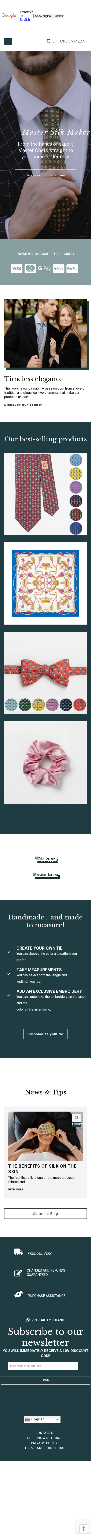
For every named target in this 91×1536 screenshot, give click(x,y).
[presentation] (10, 1155)
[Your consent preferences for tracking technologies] (84, 1529)
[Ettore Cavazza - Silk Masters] (65, 41)
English (37, 1419)
